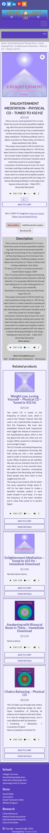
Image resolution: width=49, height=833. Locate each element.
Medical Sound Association (14, 816)
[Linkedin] (14, 4)
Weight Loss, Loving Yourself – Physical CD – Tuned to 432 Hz (24, 399)
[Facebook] (4, 4)
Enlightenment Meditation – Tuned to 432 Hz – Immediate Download (25, 561)
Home (3, 43)
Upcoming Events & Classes (15, 783)
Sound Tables (8, 794)
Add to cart (24, 204)
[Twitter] (9, 4)
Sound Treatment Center (13, 800)
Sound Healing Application (14, 777)
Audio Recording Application (15, 780)
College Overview (10, 774)
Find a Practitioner (11, 822)
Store (6, 789)
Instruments (8, 797)
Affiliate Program (10, 803)
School (7, 769)
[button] (42, 57)
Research (9, 809)
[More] (24, 4)
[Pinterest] (19, 4)
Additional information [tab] (32, 225)
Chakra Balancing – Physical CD (24, 693)
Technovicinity (31, 831)
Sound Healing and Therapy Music (22, 43)
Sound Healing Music (27, 216)
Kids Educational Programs (14, 819)
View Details (25, 527)
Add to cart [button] (24, 521)
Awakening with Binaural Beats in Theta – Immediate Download (24, 628)
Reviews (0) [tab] (25, 230)
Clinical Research (10, 813)
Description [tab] (13, 225)
